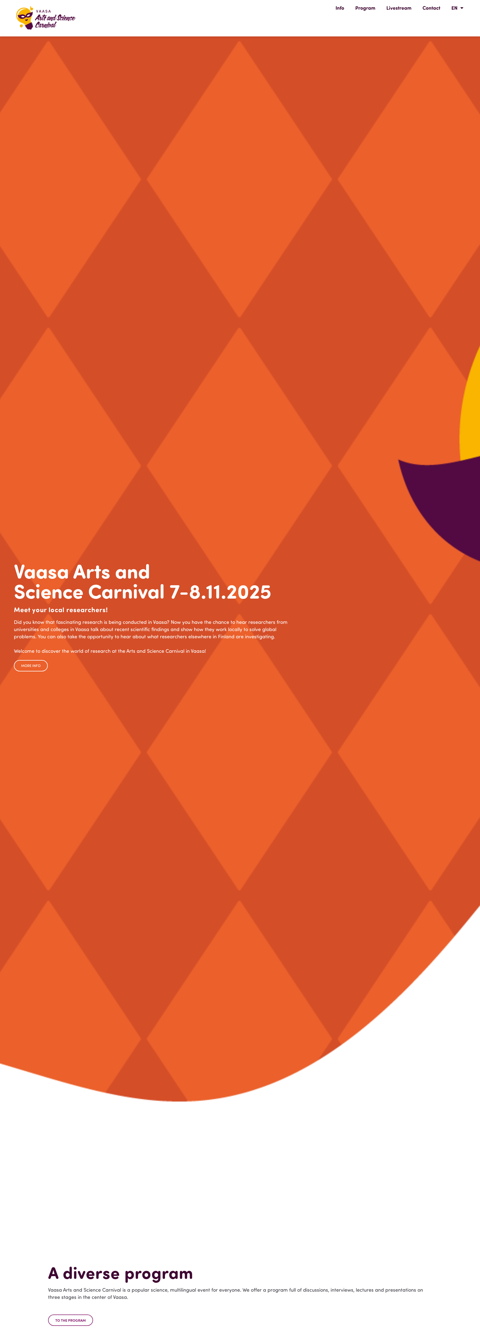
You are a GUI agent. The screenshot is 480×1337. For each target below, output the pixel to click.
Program (365, 7)
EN (454, 7)
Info (340, 7)
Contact (431, 7)
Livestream (398, 7)
